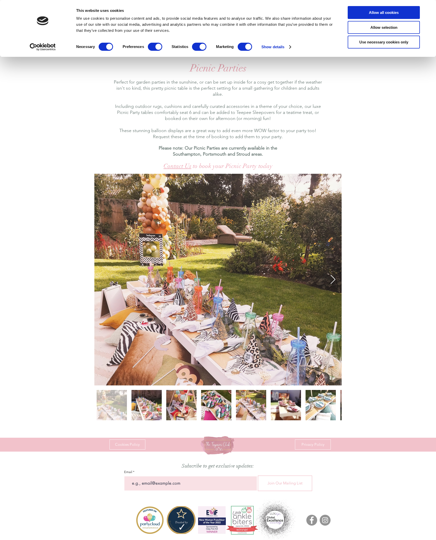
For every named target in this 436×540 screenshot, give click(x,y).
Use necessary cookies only (383, 42)
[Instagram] (325, 520)
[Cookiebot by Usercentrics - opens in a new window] (43, 47)
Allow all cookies (384, 12)
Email (128, 472)
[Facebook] (311, 520)
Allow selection (383, 27)
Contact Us (177, 166)
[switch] (155, 47)
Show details (272, 47)
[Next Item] (333, 280)
